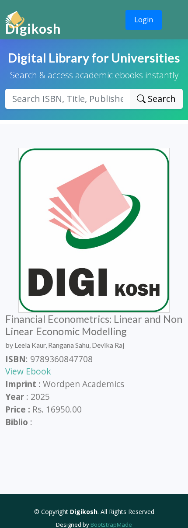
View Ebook (28, 371)
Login (143, 19)
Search (161, 99)
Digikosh (33, 28)
